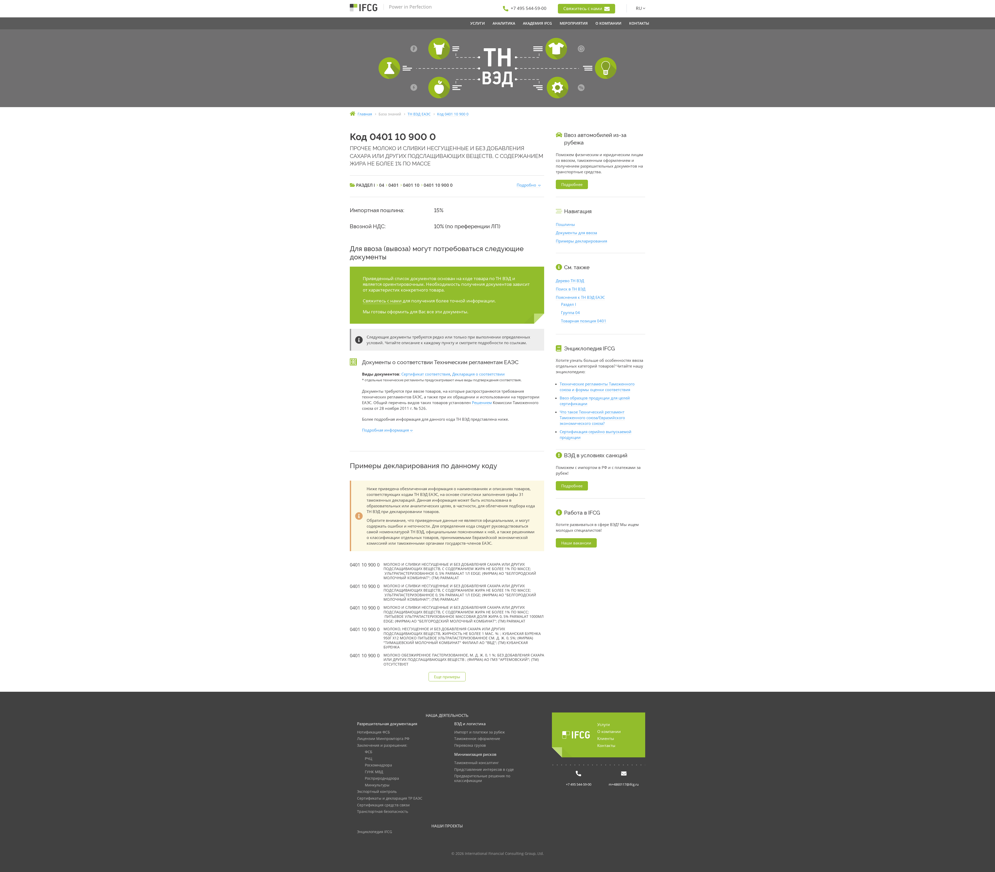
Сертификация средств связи (383, 805)
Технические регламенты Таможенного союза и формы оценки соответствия (597, 386)
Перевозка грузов (470, 745)
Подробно (526, 185)
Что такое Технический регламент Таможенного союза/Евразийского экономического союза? (592, 417)
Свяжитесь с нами (583, 8)
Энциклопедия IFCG (374, 832)
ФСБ (368, 752)
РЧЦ (368, 759)
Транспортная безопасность (382, 811)
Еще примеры (447, 676)
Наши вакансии (576, 542)
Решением (482, 402)
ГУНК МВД (374, 772)
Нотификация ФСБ (373, 732)
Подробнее (571, 184)
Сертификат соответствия (425, 374)
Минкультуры (377, 785)
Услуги (603, 724)
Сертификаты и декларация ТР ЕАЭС (389, 798)
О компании (609, 731)
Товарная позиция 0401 (583, 320)
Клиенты (605, 738)
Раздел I (568, 304)
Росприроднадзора (382, 778)
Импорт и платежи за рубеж (479, 732)
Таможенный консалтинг (476, 763)
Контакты (606, 745)
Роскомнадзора (378, 765)
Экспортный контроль (377, 792)
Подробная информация (385, 430)
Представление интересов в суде (484, 769)
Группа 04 (570, 312)
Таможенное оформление (477, 739)
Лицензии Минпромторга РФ (383, 739)
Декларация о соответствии (478, 374)
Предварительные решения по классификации (482, 778)
